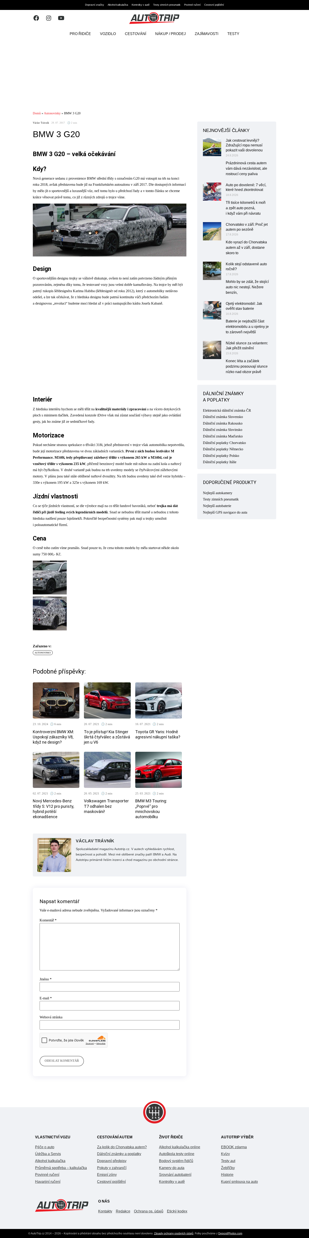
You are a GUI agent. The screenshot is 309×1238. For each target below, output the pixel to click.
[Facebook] (36, 18)
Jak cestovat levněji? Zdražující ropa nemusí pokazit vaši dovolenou (244, 145)
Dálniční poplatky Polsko (221, 456)
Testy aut (228, 1161)
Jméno (46, 979)
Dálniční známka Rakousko (222, 423)
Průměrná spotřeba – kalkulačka (61, 1168)
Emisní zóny (107, 1175)
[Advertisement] (154, 75)
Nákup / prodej (170, 34)
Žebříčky (228, 1168)
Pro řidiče (80, 34)
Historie (227, 1175)
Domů (37, 113)
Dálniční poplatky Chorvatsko (224, 443)
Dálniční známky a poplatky (119, 1154)
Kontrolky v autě (141, 4)
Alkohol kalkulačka (118, 4)
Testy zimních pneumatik (167, 4)
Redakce (123, 1211)
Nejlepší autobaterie (217, 506)
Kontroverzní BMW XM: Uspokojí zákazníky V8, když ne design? (53, 737)
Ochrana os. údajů (148, 1211)
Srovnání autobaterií (175, 1175)
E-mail (46, 998)
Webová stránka (51, 1017)
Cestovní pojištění (214, 4)
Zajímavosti (206, 34)
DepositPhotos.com (230, 1233)
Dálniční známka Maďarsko (223, 436)
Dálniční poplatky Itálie (219, 462)
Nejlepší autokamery (217, 493)
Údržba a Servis (48, 1154)
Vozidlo (108, 34)
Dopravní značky (94, 4)
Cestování (135, 34)
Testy (233, 34)
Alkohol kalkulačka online (179, 1147)
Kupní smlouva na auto (239, 1182)
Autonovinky (52, 113)
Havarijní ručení (47, 1182)
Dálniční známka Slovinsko (222, 430)
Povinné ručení (192, 4)
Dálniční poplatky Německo (223, 449)
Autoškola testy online (176, 1154)
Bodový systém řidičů (176, 1161)
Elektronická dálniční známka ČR (227, 410)
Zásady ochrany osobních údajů (173, 1233)
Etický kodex (177, 1211)
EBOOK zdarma (234, 1147)
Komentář (48, 920)
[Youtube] (61, 18)
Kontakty (105, 1211)
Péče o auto (44, 1147)
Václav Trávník (41, 123)
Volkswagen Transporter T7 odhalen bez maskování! (106, 806)
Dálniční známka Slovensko (223, 417)
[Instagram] (48, 18)
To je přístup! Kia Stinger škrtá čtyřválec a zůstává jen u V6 (107, 737)
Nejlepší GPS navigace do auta (225, 512)
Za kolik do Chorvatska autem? (122, 1147)
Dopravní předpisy (111, 1161)
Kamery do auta (171, 1168)
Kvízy (225, 1154)
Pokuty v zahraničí (111, 1168)
